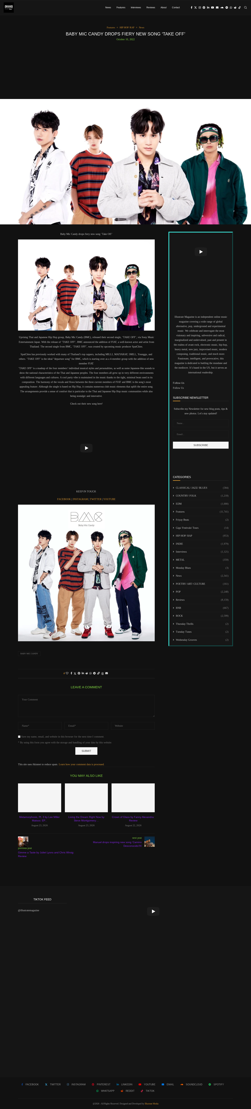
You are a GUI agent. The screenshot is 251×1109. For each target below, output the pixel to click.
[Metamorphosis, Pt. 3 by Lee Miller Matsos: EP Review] (39, 797)
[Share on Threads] (102, 673)
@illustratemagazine (28, 910)
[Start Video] (86, 448)
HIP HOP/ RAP (202, 535)
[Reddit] (235, 7)
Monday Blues (202, 568)
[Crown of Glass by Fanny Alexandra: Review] (133, 797)
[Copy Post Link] (98, 673)
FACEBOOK (64, 499)
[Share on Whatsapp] (90, 673)
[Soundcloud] (222, 7)
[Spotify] (226, 7)
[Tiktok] (239, 7)
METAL (202, 559)
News (108, 7)
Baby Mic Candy (29, 653)
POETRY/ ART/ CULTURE (202, 584)
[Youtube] (212, 7)
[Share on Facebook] (71, 673)
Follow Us (178, 388)
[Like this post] (67, 673)
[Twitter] (195, 7)
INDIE (202, 543)
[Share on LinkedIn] (83, 673)
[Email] (217, 7)
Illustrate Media (151, 1103)
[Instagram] (200, 7)
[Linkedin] (208, 7)
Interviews (136, 7)
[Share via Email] (106, 673)
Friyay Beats (202, 519)
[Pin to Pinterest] (79, 673)
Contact (176, 7)
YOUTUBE (109, 499)
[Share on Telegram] (94, 673)
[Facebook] (191, 7)
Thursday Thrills (202, 624)
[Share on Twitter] (75, 673)
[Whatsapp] (231, 7)
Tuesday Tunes (202, 631)
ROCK (202, 615)
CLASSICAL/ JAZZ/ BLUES (202, 487)
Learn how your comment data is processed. (82, 764)
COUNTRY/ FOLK (202, 495)
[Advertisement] (125, 68)
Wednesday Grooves (202, 640)
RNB (202, 608)
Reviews (150, 7)
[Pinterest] (204, 7)
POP (202, 591)
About (163, 7)
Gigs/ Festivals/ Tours (202, 527)
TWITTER (95, 499)
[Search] (245, 7)
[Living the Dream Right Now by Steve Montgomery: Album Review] (86, 797)
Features (120, 7)
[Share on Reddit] (86, 673)
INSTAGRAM (81, 499)
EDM (202, 503)
